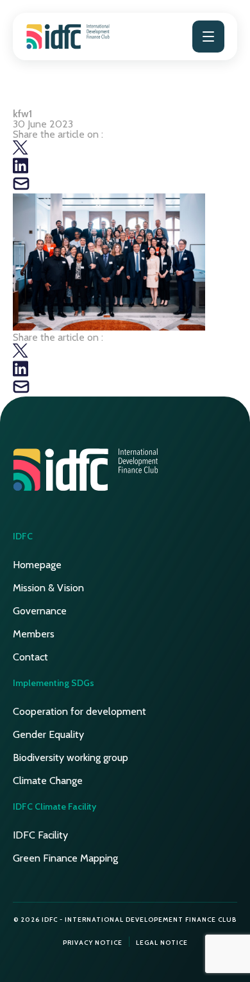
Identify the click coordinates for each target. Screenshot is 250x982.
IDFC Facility (40, 835)
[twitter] (20, 152)
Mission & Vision (48, 588)
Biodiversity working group (70, 757)
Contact (30, 657)
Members (33, 634)
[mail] (21, 188)
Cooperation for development (79, 711)
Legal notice (162, 942)
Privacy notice (92, 942)
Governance (40, 611)
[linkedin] (20, 170)
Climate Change (48, 780)
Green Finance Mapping (65, 858)
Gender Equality (48, 734)
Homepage (37, 565)
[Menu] (208, 36)
